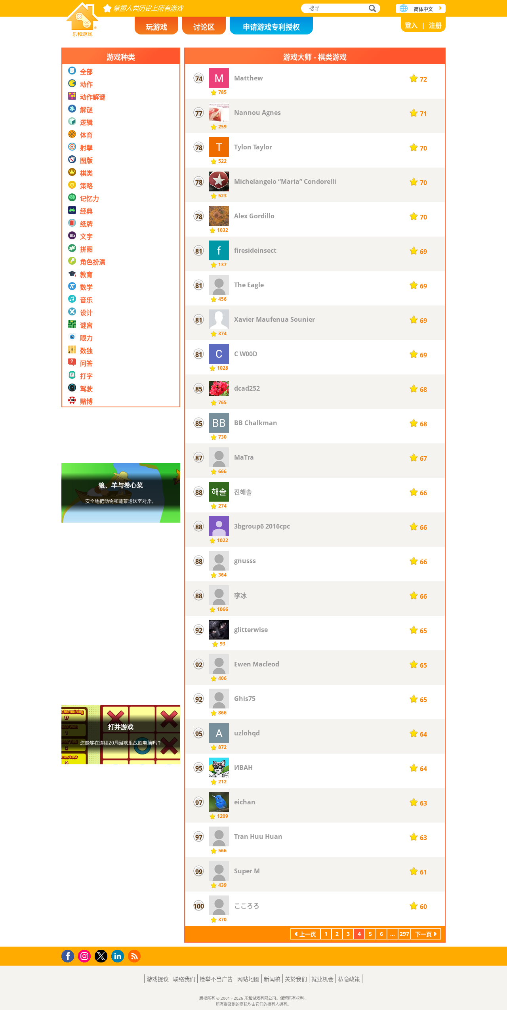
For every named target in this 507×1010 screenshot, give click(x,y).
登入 (411, 25)
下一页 (423, 934)
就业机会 (322, 979)
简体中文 (423, 9)
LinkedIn (119, 956)
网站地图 (248, 979)
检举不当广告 (216, 979)
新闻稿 (272, 979)
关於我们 (296, 979)
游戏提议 (158, 979)
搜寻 (371, 9)
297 (404, 933)
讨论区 (204, 27)
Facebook (70, 955)
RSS (135, 956)
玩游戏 (156, 27)
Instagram (85, 955)
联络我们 (184, 979)
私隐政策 (349, 979)
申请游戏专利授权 (271, 27)
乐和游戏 (82, 17)
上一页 (307, 934)
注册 (435, 25)
